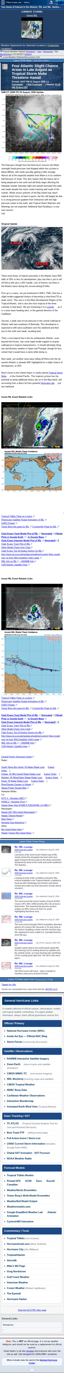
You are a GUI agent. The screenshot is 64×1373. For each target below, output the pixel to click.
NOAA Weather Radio (19, 1158)
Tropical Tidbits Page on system (16, 516)
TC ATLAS (13, 1123)
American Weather (17, 1282)
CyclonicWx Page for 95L (44, 526)
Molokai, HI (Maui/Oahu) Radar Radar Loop (21, 777)
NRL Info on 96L (9, 743)
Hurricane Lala (47, 383)
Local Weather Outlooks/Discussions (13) (21, 57)
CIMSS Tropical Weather (21, 1084)
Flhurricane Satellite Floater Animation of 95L (22, 520)
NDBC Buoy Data (17, 1090)
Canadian (12, 1184)
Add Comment (34, 84)
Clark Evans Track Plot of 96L (15, 725)
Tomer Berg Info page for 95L (15, 526)
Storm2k (12, 1260)
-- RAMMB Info (27, 561)
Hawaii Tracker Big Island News (16, 833)
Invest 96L (32, 15)
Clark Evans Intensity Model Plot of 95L (21, 540)
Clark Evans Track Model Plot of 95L (19, 533)
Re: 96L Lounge (23, 847)
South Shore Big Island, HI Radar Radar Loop (22, 767)
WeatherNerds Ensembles (22, 1190)
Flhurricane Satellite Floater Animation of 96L (22, 701)
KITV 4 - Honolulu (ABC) (13, 798)
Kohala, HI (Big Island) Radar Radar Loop (21, 774)
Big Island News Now (11, 829)
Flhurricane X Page (44, 979)
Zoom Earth (13, 1064)
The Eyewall (14, 1293)
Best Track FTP (15, 1132)
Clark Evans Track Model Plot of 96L (19, 715)
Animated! (47, 533)
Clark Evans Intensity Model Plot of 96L (21, 722)
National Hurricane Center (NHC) (25, 1030)
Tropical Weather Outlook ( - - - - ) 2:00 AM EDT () (29, 52)
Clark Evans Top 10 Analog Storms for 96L (21, 732)
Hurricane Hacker (17, 1299)
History (28, 54)
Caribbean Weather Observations (26, 1095)
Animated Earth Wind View (22, 1106)
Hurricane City (15, 1249)
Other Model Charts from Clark (15, 547)
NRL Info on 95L (9, 561)
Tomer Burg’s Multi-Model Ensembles (28, 1195)
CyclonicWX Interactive (20, 1221)
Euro (39, 1180)
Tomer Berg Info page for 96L (15, 708)
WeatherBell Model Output (22, 1201)
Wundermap (5, 54)
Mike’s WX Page (16, 1266)
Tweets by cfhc (9, 984)
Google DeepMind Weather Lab (25, 1212)
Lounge (50, 307)
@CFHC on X (51, 989)
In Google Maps (36, 537)
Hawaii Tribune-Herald (11, 815)
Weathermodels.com (18, 1206)
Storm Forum (14, 1041)
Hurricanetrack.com (18, 1243)
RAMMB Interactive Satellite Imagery (28, 1058)
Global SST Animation (19, 1152)
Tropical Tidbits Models (20, 1175)
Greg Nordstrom (16, 1271)
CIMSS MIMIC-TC (17, 1073)
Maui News (6, 819)
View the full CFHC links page (32, 1310)
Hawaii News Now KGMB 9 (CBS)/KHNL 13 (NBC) (25, 805)
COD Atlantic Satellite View (14, 565)
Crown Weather (16, 1288)
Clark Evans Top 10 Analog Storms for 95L (21, 551)
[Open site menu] (3, 2)
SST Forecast (42, 1152)
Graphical (30, 51)
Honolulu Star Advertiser (12, 822)
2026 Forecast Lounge (24, 850)
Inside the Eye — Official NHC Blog (27, 1036)
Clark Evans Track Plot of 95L (15, 544)
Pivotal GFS (14, 1180)
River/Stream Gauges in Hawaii (16, 784)
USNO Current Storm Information (26, 1143)
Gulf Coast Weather (18, 1277)
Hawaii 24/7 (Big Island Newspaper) (18, 812)
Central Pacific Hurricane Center (16, 757)
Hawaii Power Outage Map (13, 788)
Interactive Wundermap (20, 1101)
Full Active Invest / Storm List (23, 1138)
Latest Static (50, 774)
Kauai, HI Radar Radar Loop (14, 781)
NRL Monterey (15, 1078)
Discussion (48, 51)
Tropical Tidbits (16, 1238)
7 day (39, 51)
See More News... (42, 60)
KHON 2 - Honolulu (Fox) (13, 802)
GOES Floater (8, 523)
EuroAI (51, 1180)
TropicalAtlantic (16, 1255)
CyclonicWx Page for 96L (44, 708)
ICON (28, 1180)
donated (30, 1351)
